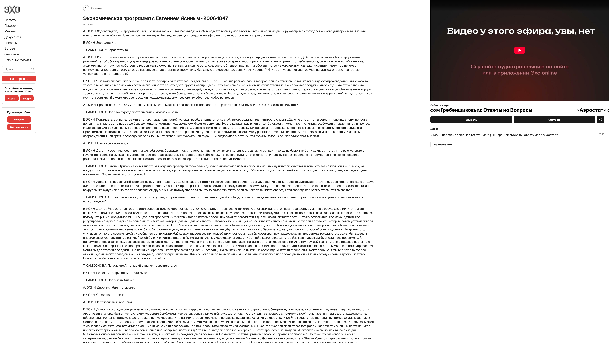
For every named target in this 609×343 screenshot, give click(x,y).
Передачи (11, 25)
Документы (12, 37)
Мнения (10, 31)
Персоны (10, 42)
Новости (10, 20)
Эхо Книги (11, 54)
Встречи (10, 48)
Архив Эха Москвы (17, 60)
